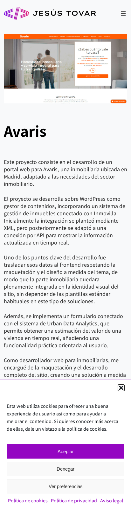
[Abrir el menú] (123, 13)
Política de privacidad (74, 500)
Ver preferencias (66, 486)
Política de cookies (28, 500)
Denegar (65, 469)
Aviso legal (111, 500)
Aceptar (66, 451)
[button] (121, 388)
